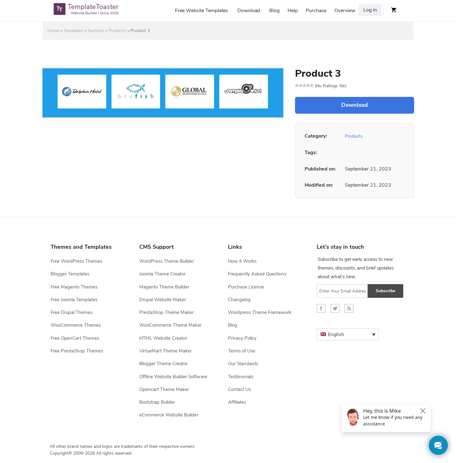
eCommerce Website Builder (168, 415)
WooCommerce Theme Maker (170, 325)
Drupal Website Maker (162, 300)
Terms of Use (241, 351)
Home (53, 31)
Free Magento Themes (74, 287)
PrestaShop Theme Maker (166, 312)
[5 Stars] (312, 85)
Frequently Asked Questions (257, 274)
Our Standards (243, 364)
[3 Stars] (304, 85)
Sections (95, 31)
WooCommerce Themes (76, 325)
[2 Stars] (300, 85)
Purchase (316, 10)
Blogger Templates (70, 274)
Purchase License (246, 287)
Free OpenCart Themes (75, 338)
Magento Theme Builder (164, 287)
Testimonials (240, 377)
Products (117, 31)
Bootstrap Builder (157, 402)
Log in (370, 10)
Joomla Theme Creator (162, 274)
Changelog (239, 300)
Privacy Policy (242, 338)
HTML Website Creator (163, 338)
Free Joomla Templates (74, 300)
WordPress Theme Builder (166, 261)
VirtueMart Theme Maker (165, 351)
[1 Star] (297, 85)
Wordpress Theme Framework (260, 312)
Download (248, 10)
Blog (274, 10)
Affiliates (237, 402)
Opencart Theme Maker (164, 389)
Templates (73, 31)
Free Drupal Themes (71, 312)
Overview (344, 10)
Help (293, 10)
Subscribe (385, 291)
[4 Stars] (308, 85)
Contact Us (239, 389)
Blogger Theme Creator (163, 364)
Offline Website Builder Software (173, 377)
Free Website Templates (201, 10)
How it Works (242, 261)
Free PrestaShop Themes (77, 351)
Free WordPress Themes (76, 261)
